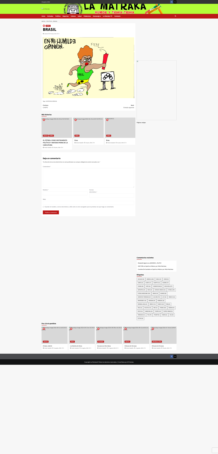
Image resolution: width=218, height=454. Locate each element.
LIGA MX (156, 297)
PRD (155, 307)
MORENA (152, 300)
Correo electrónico (93, 191)
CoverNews (121, 362)
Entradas (50, 16)
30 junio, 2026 (57, 147)
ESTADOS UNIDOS (160, 289)
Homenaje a (97, 16)
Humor (72, 341)
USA (172, 314)
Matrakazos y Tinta (157, 341)
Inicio (43, 16)
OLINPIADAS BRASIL (51, 101)
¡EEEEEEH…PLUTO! (155, 263)
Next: (128, 106)
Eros (76, 140)
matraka (46, 33)
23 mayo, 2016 (53, 33)
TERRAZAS (141, 314)
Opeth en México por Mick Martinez (155, 266)
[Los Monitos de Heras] (82, 335)
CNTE (148, 286)
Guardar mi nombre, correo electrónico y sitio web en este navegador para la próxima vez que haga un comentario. (79, 206)
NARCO (161, 304)
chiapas (165, 282)
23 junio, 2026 (88, 142)
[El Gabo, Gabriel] (55, 335)
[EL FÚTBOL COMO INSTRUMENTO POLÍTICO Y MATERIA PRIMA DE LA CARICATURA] (57, 128)
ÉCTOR (140, 318)
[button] (175, 16)
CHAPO (148, 282)
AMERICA (150, 279)
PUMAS (163, 307)
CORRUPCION (157, 286)
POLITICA (147, 307)
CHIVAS (140, 286)
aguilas (141, 279)
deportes (141, 289)
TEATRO (158, 311)
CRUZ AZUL (168, 286)
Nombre (46, 190)
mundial (161, 300)
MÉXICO (153, 304)
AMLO (158, 279)
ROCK (140, 311)
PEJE (140, 307)
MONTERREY (142, 300)
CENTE (140, 282)
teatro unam (168, 311)
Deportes (66, 16)
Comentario (47, 166)
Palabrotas (87, 16)
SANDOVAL (149, 311)
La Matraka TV (107, 16)
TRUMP (156, 314)
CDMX (166, 279)
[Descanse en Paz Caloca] (109, 335)
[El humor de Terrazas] (164, 335)
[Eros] (88, 128)
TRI (149, 314)
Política (57, 16)
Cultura (73, 16)
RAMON (171, 307)
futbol (171, 289)
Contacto (117, 16)
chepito (156, 282)
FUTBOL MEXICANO (144, 293)
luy (164, 297)
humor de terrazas (144, 297)
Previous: (45, 106)
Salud (79, 16)
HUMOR (163, 293)
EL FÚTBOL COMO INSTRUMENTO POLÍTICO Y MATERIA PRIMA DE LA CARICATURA (55, 142)
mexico (172, 297)
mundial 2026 (142, 304)
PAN (168, 304)
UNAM (164, 314)
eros (149, 289)
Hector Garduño (48, 147)
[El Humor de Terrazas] (136, 335)
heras (155, 293)
